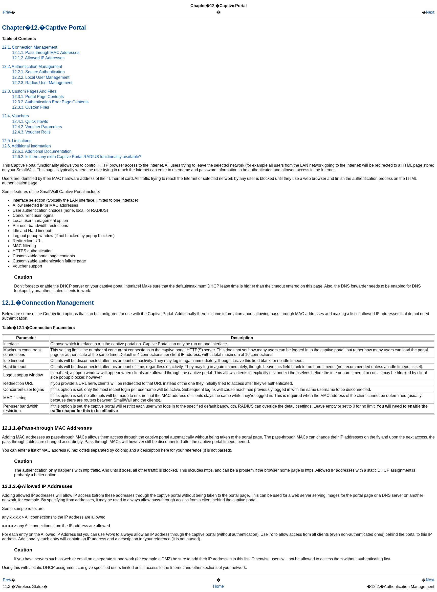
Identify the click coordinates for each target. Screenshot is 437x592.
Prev (7, 12)
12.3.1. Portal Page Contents (38, 96)
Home (218, 586)
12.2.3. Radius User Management (42, 83)
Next (430, 12)
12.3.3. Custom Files (30, 107)
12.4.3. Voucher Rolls (31, 132)
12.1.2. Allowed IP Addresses (38, 58)
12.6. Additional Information (26, 146)
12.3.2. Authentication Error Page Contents (50, 102)
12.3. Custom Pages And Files (29, 91)
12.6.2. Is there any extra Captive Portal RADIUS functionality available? (76, 157)
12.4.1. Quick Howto (30, 121)
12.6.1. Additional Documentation (42, 151)
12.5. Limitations (16, 141)
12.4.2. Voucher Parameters (37, 127)
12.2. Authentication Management (32, 66)
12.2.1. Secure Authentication (38, 72)
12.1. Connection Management (29, 47)
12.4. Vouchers (15, 116)
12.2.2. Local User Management (40, 77)
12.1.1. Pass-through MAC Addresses (45, 52)
